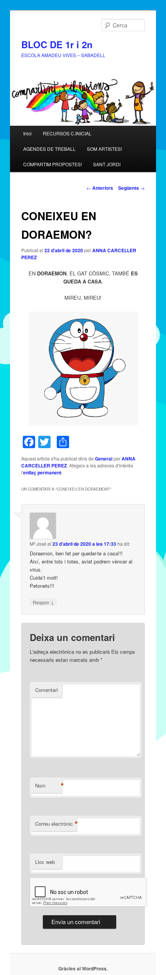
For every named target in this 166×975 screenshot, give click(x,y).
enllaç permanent (42, 472)
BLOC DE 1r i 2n (57, 44)
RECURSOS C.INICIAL (67, 133)
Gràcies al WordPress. (83, 968)
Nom (48, 785)
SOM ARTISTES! (104, 148)
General (103, 458)
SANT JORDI (106, 164)
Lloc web (45, 861)
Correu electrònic (56, 824)
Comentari (46, 689)
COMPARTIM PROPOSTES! (52, 164)
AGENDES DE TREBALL (49, 148)
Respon (43, 602)
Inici (27, 133)
